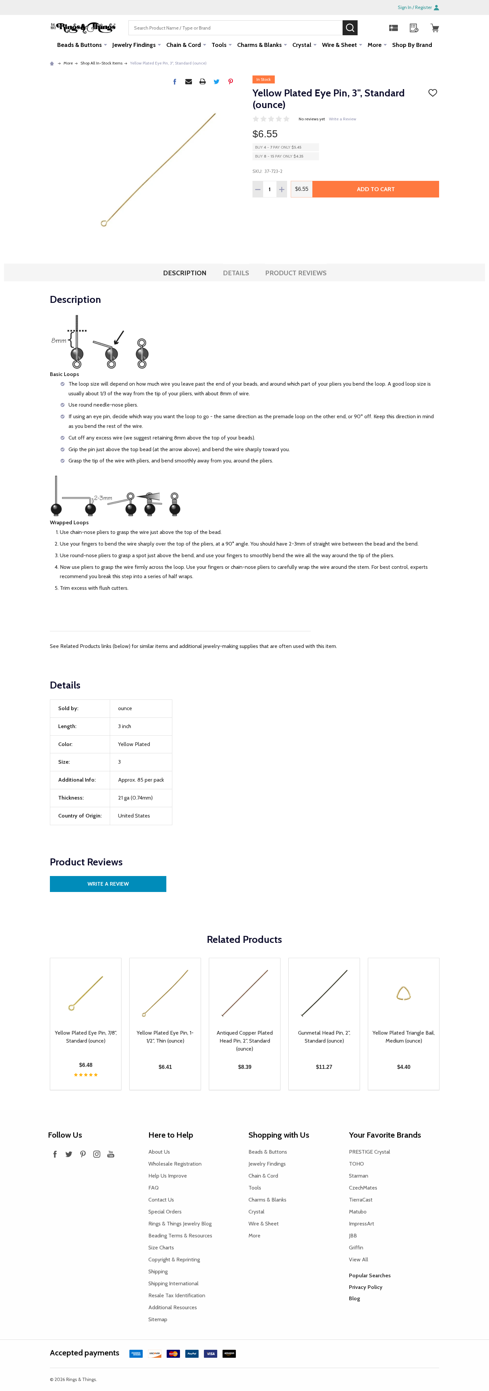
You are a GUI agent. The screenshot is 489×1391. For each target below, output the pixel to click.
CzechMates (363, 1188)
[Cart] (434, 28)
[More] (105, 44)
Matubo (358, 1211)
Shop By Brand (412, 45)
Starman (358, 1176)
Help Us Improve (167, 1176)
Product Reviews (296, 273)
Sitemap (157, 1319)
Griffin (356, 1247)
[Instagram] (97, 1154)
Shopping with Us (278, 1135)
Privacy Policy (366, 1287)
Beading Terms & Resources (180, 1235)
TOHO (356, 1164)
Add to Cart (376, 189)
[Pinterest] (231, 81)
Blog (354, 1298)
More (375, 45)
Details (236, 273)
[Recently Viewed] (414, 28)
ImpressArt (361, 1223)
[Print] (203, 81)
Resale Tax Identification (176, 1295)
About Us (159, 1152)
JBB (353, 1235)
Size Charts (161, 1247)
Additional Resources (172, 1307)
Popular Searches (370, 1275)
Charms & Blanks (259, 45)
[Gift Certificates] (393, 28)
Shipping (158, 1271)
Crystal (301, 45)
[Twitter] (217, 81)
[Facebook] (175, 81)
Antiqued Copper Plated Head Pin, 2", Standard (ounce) (245, 1041)
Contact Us (161, 1200)
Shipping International (173, 1283)
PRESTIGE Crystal (369, 1152)
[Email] (189, 81)
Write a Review (342, 118)
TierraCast (361, 1200)
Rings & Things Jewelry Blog (180, 1223)
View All (358, 1259)
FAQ (153, 1188)
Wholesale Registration (175, 1164)
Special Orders (165, 1211)
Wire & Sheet (339, 45)
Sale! (367, 27)
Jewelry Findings (134, 45)
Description (185, 273)
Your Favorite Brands (385, 1135)
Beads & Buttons (79, 45)
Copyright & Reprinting (174, 1259)
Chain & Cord (183, 45)
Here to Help (170, 1135)
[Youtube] (111, 1154)
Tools (219, 45)
